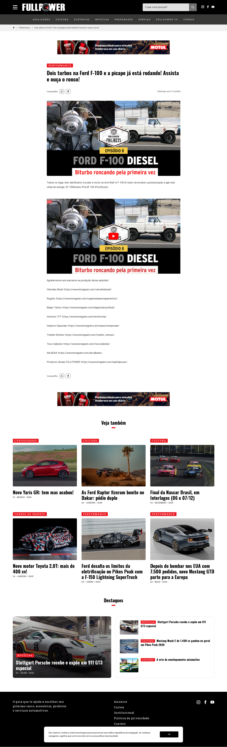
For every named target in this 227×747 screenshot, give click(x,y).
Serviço (145, 19)
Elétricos (82, 19)
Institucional (124, 712)
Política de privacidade (131, 718)
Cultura (62, 19)
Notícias (102, 19)
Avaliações (41, 19)
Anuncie (120, 701)
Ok (169, 734)
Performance (24, 28)
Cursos (188, 19)
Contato (120, 724)
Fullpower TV (167, 19)
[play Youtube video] (113, 236)
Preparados (124, 19)
